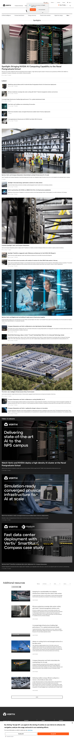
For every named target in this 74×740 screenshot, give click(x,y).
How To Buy (62, 5)
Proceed (33, 9)
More (68, 15)
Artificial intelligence (6, 15)
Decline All (20, 733)
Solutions (27, 5)
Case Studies (15, 586)
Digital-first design (58, 15)
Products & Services (19, 5)
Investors (58, 2)
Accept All (53, 733)
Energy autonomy (32, 15)
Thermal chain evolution (45, 15)
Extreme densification (19, 15)
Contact (63, 2)
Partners (52, 2)
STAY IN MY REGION (42, 9)
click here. (30, 730)
